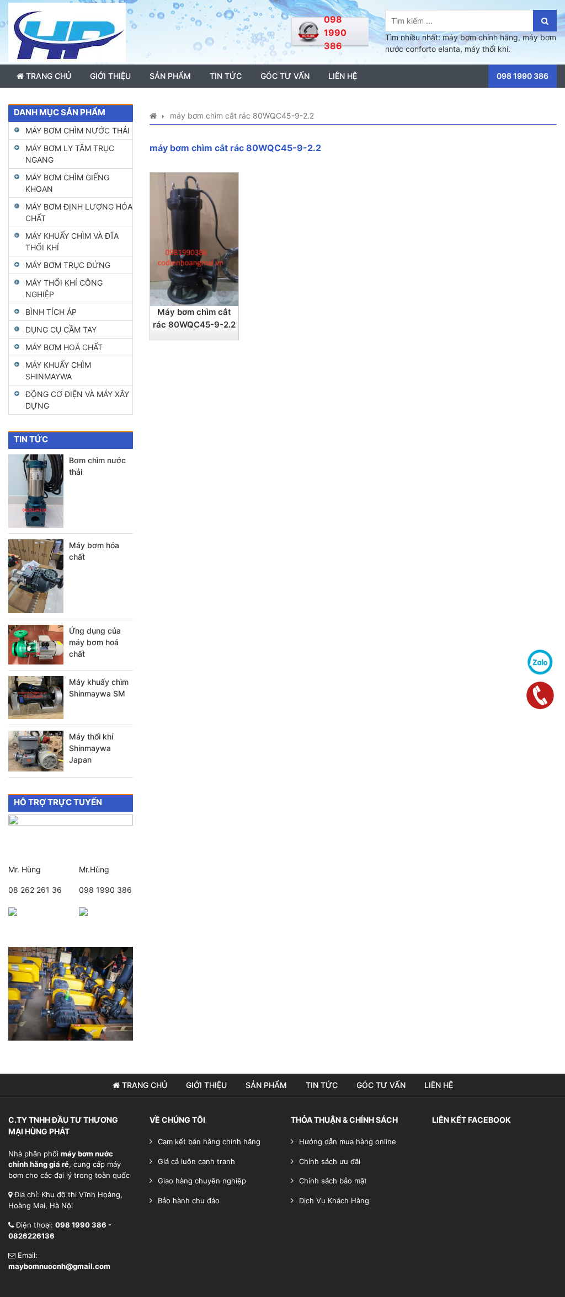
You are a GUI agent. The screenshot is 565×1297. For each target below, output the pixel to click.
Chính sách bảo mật (333, 1180)
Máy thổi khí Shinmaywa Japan (91, 748)
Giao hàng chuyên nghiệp (202, 1180)
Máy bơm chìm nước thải (77, 130)
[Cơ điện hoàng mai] (67, 31)
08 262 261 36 (35, 889)
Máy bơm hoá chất (64, 347)
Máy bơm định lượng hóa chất (78, 212)
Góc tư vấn (285, 76)
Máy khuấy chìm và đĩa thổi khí (72, 241)
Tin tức (226, 76)
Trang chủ (47, 76)
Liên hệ (342, 76)
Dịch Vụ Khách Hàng (334, 1200)
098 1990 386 (105, 889)
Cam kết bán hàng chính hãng (209, 1141)
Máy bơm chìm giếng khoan (67, 183)
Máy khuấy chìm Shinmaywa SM (99, 687)
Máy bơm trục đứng (67, 265)
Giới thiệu (110, 76)
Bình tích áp (51, 312)
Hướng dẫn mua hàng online (347, 1141)
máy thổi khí (486, 48)
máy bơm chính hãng (480, 37)
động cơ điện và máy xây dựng (77, 399)
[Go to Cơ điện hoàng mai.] (153, 115)
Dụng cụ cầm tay (61, 329)
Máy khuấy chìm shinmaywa (58, 370)
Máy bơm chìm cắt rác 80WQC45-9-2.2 (194, 318)
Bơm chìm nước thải (97, 465)
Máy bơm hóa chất (94, 550)
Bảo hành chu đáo (189, 1200)
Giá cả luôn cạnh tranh (196, 1161)
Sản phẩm (170, 76)
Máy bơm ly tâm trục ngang (69, 153)
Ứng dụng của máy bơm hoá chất (95, 642)
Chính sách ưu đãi (329, 1161)
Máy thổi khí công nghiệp (64, 288)
